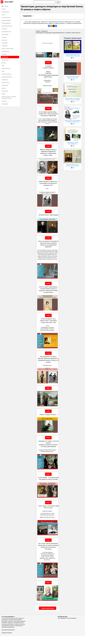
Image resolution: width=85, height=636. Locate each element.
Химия (3, 94)
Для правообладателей (8, 630)
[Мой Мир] (56, 26)
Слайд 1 (48, 62)
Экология (4, 101)
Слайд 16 (48, 582)
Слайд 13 (48, 474)
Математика (5, 60)
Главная (6, 6)
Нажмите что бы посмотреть (69, 618)
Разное (4, 9)
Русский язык (5, 82)
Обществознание (6, 74)
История (4, 54)
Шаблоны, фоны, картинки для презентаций (9, 97)
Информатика (5, 51)
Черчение (4, 29)
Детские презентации (7, 48)
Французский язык (7, 26)
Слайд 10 (48, 388)
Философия (5, 91)
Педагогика (5, 79)
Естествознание (6, 17)
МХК (3, 65)
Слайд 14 (48, 502)
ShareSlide (9, 1)
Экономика (5, 104)
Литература (5, 57)
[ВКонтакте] (49, 26)
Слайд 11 (48, 411)
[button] (57, 35)
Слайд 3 (48, 146)
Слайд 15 (48, 540)
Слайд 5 (48, 211)
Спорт (3, 14)
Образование (5, 12)
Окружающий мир (7, 77)
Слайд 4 (48, 178)
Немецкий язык (6, 68)
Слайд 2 (48, 108)
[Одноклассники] (51, 26)
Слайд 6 (48, 238)
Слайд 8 (48, 315)
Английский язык (6, 31)
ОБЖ (3, 71)
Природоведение (6, 20)
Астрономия (5, 34)
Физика (4, 88)
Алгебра (4, 37)
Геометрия (4, 46)
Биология (4, 40)
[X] (54, 26)
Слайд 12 (48, 437)
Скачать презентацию (47, 608)
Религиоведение (6, 23)
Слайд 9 (48, 353)
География (4, 43)
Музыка (4, 62)
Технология (5, 85)
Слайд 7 (48, 283)
